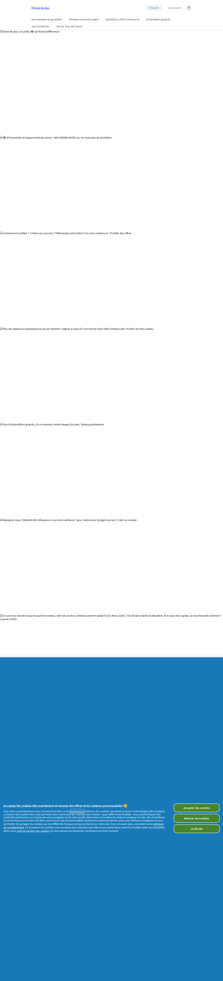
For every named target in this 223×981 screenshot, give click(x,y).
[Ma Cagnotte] (189, 8)
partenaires (77, 811)
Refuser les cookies (196, 818)
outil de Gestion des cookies (33, 831)
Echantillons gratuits (158, 19)
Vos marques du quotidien (46, 19)
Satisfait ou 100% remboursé (122, 19)
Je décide (196, 828)
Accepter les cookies (196, 808)
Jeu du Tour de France (69, 26)
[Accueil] (40, 8)
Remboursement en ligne (84, 19)
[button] (154, 8)
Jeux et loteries (40, 26)
